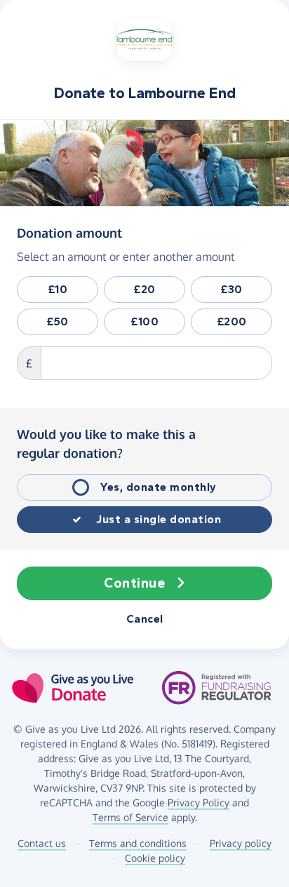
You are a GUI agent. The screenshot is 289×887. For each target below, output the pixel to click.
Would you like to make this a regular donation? (106, 443)
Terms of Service (130, 817)
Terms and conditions (138, 843)
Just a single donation (158, 519)
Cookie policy (155, 858)
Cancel (144, 618)
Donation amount (69, 232)
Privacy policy (240, 843)
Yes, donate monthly (158, 487)
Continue (134, 583)
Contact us (42, 843)
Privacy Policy (198, 802)
